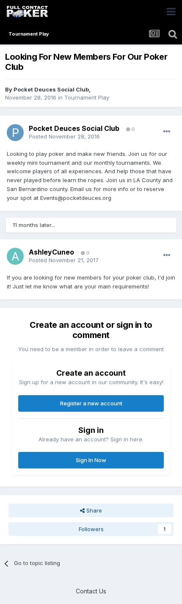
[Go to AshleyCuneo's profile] (15, 256)
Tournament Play (86, 97)
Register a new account (91, 403)
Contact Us (91, 591)
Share (93, 510)
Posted (64, 136)
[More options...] (166, 132)
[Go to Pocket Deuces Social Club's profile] (15, 132)
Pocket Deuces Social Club (51, 89)
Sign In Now (91, 460)
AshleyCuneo (51, 252)
